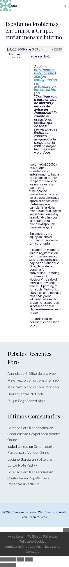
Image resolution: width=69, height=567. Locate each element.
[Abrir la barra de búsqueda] (64, 5)
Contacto (32, 551)
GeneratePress (37, 517)
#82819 (57, 49)
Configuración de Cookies (23, 546)
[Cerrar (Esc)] (29, 559)
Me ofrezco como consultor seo (33, 380)
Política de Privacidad (43, 536)
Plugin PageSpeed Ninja (26, 401)
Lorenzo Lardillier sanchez (28, 428)
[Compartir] (20, 559)
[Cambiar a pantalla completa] (12, 559)
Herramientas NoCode (25, 394)
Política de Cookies (32, 541)
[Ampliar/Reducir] (4, 559)
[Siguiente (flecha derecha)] (12, 565)
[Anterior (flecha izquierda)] (4, 565)
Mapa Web (52, 546)
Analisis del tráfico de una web (31, 373)
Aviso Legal (16, 536)
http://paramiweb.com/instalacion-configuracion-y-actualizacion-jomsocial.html (45, 81)
